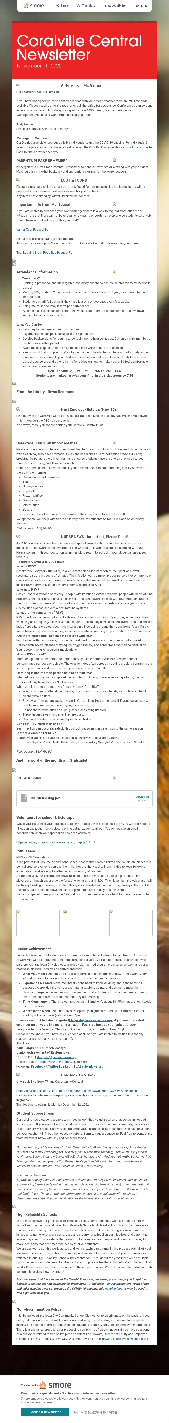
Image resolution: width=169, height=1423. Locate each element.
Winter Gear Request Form (34, 229)
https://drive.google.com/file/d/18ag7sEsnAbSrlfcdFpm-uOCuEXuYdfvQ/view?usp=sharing (77, 1091)
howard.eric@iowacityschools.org (125, 1339)
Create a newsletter (45, 1412)
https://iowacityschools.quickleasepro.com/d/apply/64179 (55, 842)
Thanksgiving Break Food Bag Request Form (46, 252)
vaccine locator (131, 147)
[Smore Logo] (34, 5)
